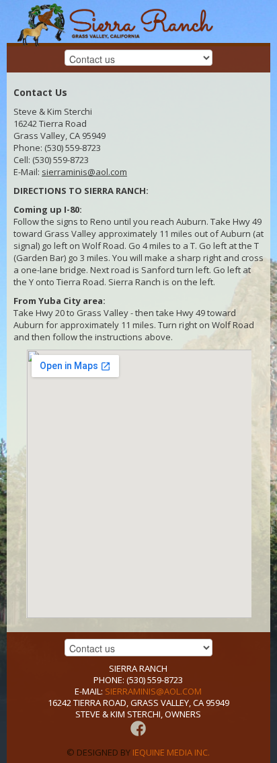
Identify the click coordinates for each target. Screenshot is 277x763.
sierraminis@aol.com (84, 172)
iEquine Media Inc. (171, 752)
